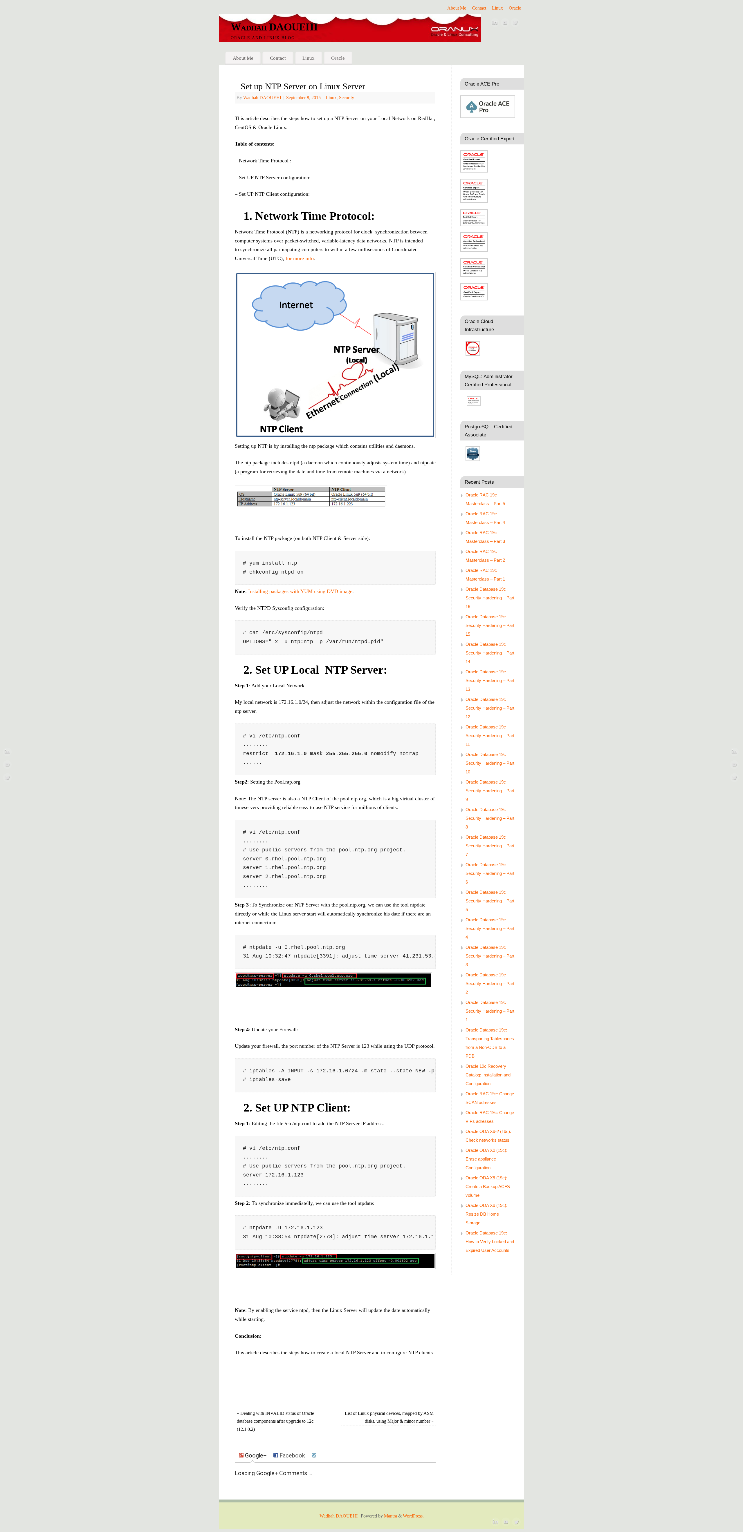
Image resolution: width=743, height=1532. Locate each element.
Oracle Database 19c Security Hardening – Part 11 (490, 735)
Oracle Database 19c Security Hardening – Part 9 (490, 790)
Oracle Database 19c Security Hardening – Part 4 (490, 928)
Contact (479, 8)
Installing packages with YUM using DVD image (300, 591)
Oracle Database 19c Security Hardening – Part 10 (490, 763)
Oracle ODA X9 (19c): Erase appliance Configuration (486, 1159)
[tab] (252, 1456)
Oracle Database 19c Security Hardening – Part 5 (490, 901)
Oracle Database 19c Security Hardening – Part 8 (490, 818)
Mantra (390, 1516)
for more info (300, 258)
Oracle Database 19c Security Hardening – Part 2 (490, 983)
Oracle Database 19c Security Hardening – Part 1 (490, 1011)
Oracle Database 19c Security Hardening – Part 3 (490, 956)
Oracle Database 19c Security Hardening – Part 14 (490, 653)
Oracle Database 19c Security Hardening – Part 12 (490, 708)
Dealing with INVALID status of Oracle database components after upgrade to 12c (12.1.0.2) (275, 1421)
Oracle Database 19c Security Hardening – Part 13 (490, 680)
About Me (456, 8)
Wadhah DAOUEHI (274, 27)
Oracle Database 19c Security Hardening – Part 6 (490, 873)
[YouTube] (505, 24)
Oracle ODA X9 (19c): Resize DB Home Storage (486, 1214)
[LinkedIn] (494, 24)
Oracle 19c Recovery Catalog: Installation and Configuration (488, 1075)
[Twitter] (515, 24)
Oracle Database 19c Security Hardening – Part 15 (490, 625)
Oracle (515, 8)
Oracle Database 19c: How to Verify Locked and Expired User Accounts (490, 1241)
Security (346, 97)
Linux (497, 8)
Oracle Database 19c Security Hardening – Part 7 (490, 846)
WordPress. (413, 1516)
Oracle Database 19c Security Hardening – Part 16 (490, 598)
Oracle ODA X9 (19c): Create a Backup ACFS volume (488, 1186)
